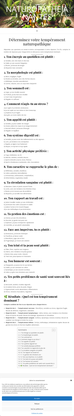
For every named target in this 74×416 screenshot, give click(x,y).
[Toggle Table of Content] (52, 330)
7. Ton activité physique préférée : (30, 346)
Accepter (37, 398)
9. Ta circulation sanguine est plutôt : (31, 350)
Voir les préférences (37, 409)
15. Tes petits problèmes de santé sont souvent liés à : (37, 363)
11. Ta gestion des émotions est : (30, 355)
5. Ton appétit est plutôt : (28, 341)
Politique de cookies (37, 413)
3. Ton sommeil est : (26, 337)
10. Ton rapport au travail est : (29, 352)
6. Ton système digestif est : (28, 344)
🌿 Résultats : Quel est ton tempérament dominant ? (37, 366)
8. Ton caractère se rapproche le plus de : (33, 348)
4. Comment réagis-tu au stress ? (30, 339)
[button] (71, 380)
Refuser (37, 404)
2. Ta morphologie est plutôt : (29, 335)
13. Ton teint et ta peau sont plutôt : (31, 359)
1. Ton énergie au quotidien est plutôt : (32, 333)
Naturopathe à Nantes (37, 12)
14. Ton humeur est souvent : (29, 361)
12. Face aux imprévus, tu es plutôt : (31, 357)
